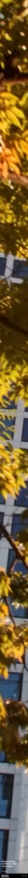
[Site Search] (23, 876)
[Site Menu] (26, 876)
